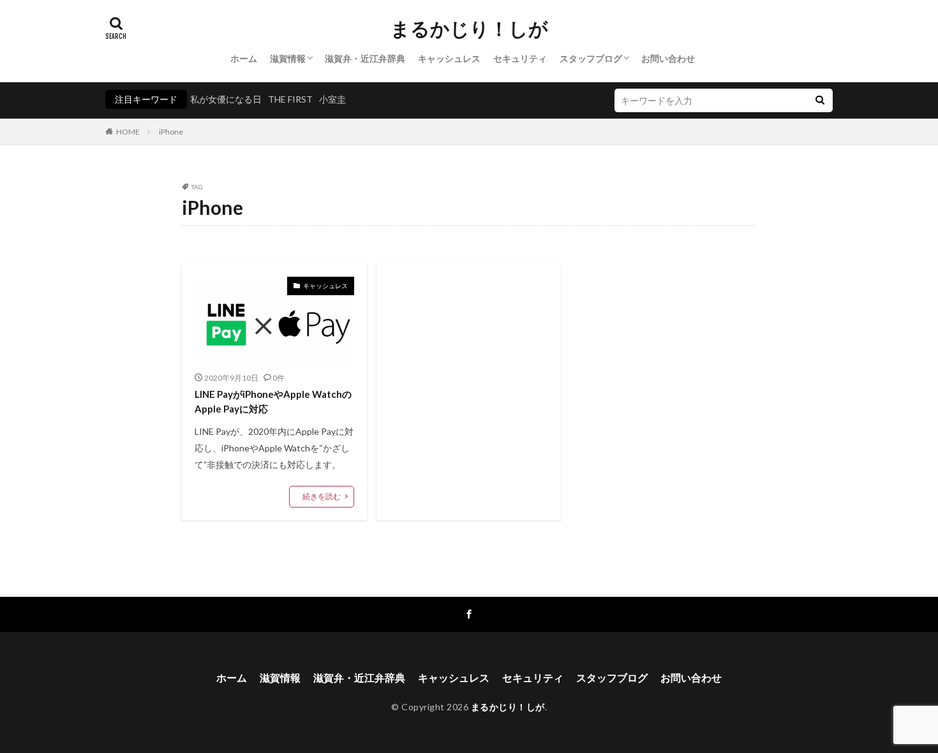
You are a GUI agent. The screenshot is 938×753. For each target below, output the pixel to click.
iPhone (171, 131)
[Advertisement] (469, 382)
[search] (820, 100)
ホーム (243, 58)
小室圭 (332, 99)
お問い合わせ (668, 58)
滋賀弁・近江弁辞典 (365, 58)
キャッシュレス (449, 58)
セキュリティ (520, 58)
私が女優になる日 (226, 99)
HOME (128, 131)
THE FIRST (290, 99)
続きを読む (321, 496)
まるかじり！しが (469, 28)
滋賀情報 (288, 58)
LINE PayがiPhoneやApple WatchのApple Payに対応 (273, 401)
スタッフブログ (591, 58)
